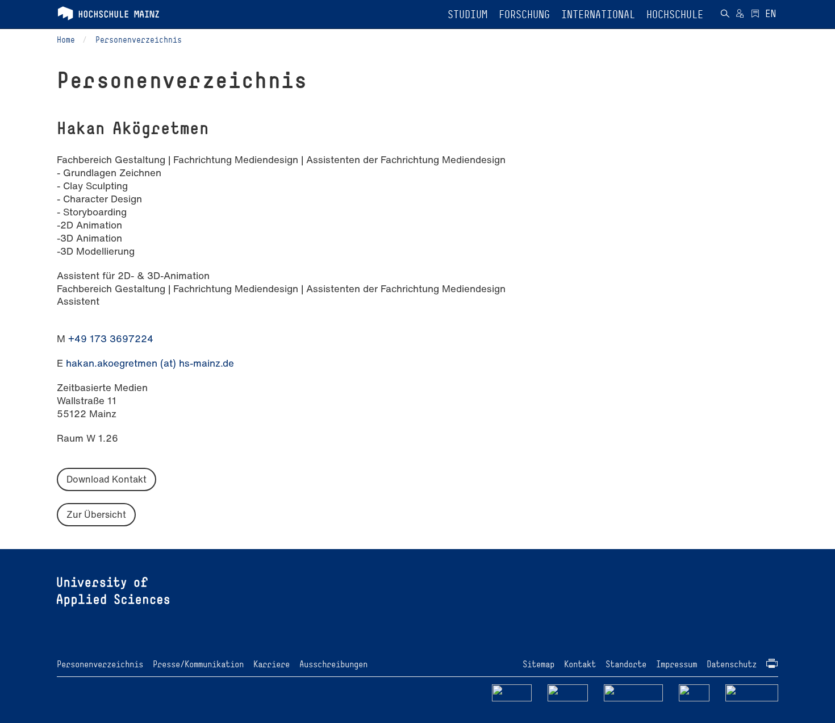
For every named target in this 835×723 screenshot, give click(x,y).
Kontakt (580, 664)
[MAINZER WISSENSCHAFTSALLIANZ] (633, 692)
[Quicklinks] (755, 15)
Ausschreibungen (333, 664)
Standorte (626, 664)
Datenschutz (732, 664)
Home (66, 39)
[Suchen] (724, 15)
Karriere (271, 664)
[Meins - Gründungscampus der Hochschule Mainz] (568, 692)
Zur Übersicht (96, 514)
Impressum (676, 664)
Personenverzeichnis (138, 39)
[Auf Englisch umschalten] (770, 15)
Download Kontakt (106, 479)
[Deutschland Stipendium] (512, 692)
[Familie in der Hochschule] (752, 692)
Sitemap (538, 664)
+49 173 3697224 (110, 338)
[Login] (740, 15)
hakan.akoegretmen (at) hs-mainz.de (150, 363)
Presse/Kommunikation (198, 664)
